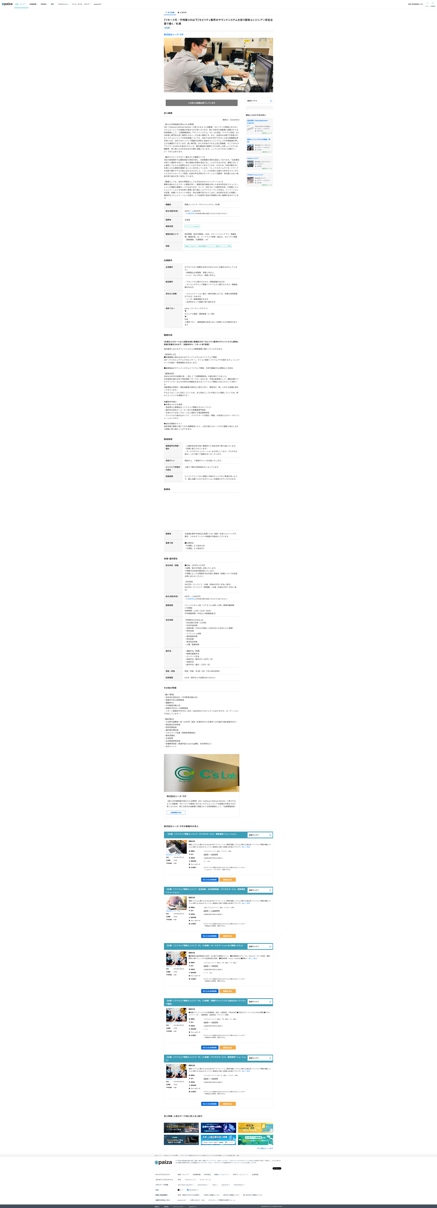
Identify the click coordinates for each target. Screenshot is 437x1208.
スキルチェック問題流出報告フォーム (221, 1200)
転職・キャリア (183, 1174)
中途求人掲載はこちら (212, 1195)
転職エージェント (220, 1174)
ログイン (427, 6)
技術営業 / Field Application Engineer (257, 121)
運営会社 (157, 1206)
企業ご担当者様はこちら (415, 4)
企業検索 (255, 1174)
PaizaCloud (238, 1185)
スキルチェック (190, 1179)
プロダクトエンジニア (255, 175)
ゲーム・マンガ (77, 4)
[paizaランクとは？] (271, 100)
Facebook (192, 1190)
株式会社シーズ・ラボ (174, 34)
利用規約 (166, 1206)
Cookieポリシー (193, 1206)
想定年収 (191, 213)
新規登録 (433, 6)
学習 (179, 1179)
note (214, 1185)
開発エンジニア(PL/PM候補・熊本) (258, 140)
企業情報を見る (176, 812)
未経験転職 (197, 1174)
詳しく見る (246, 847)
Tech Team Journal (185, 1185)
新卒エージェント (239, 1174)
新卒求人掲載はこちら (231, 1195)
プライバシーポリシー (178, 1206)
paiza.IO (225, 1185)
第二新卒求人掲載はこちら (252, 1195)
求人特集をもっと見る (265, 1148)
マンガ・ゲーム (205, 1179)
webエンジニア (252, 158)
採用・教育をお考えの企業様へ (189, 1195)
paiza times (202, 1185)
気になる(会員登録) (210, 879)
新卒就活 (207, 1174)
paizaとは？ (98, 4)
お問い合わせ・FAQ (197, 1200)
